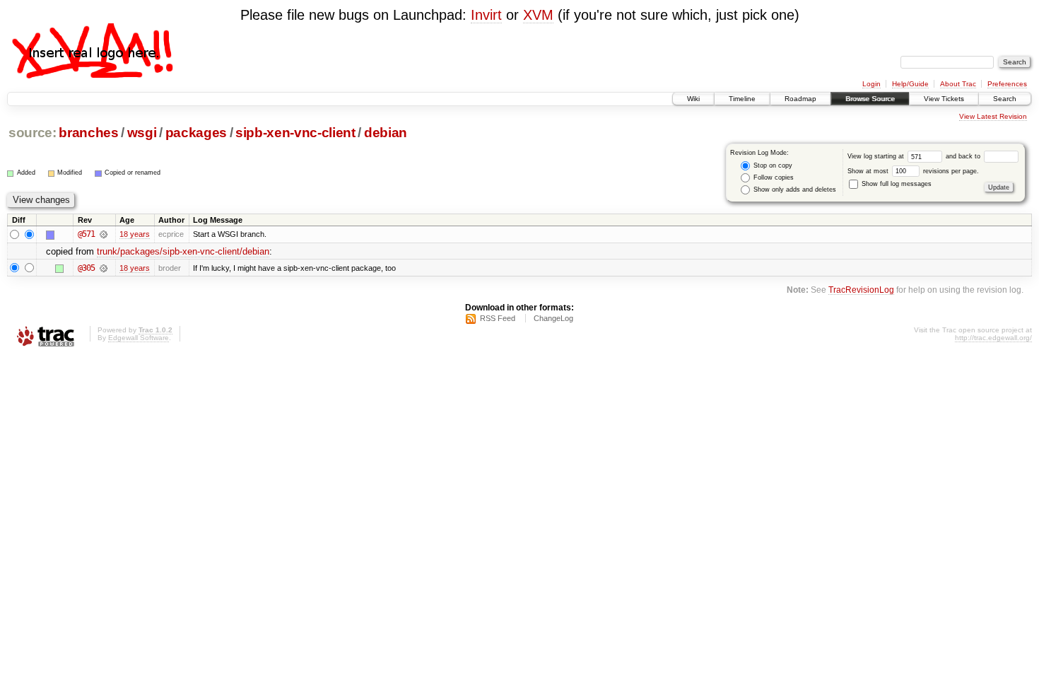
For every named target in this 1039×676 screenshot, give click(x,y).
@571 (86, 234)
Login (871, 84)
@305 (86, 268)
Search (1004, 99)
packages (196, 132)
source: (32, 132)
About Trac (958, 84)
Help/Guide (910, 84)
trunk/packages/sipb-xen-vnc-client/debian (183, 251)
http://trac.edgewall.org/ (993, 338)
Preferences (1007, 84)
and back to (964, 156)
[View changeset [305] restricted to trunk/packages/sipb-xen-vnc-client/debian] (103, 268)
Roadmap (800, 99)
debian (385, 132)
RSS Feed (497, 318)
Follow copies (772, 177)
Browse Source (870, 99)
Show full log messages (895, 183)
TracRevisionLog (861, 289)
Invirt (486, 15)
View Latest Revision (993, 116)
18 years (134, 234)
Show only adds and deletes (793, 189)
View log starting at (876, 156)
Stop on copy (771, 165)
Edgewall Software (138, 338)
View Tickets (944, 99)
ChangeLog (553, 318)
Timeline (742, 99)
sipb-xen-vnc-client (295, 132)
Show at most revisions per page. (913, 171)
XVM (538, 15)
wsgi (142, 132)
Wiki (693, 99)
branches (88, 132)
